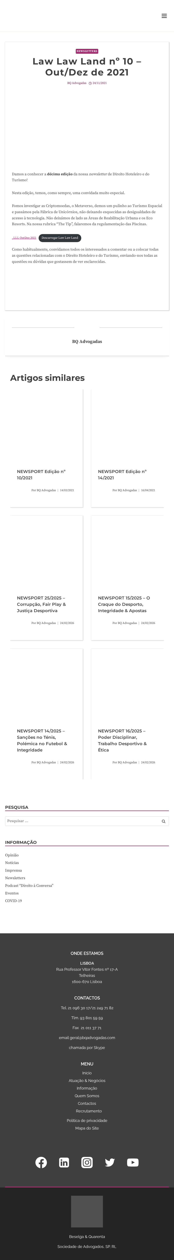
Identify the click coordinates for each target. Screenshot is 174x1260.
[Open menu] (164, 16)
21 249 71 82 (102, 1008)
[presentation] (46, 425)
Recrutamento (89, 1111)
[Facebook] (41, 1162)
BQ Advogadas (76, 83)
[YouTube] (132, 1162)
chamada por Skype (87, 1047)
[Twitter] (109, 1162)
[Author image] (23, 490)
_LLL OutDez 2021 (24, 238)
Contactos (87, 1103)
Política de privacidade (87, 1120)
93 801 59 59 (91, 1018)
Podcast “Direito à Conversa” (29, 885)
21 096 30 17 (79, 1008)
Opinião (12, 855)
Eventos (12, 893)
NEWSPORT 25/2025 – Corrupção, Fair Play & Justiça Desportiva (41, 604)
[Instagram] (87, 1162)
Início (87, 1073)
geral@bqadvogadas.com (92, 1037)
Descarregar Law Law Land (60, 238)
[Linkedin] (64, 1162)
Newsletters (87, 51)
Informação (87, 1088)
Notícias (12, 862)
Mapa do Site (87, 1128)
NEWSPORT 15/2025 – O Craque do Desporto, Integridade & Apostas (124, 604)
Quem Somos (87, 1096)
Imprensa (13, 870)
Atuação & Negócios (87, 1080)
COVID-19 (13, 900)
